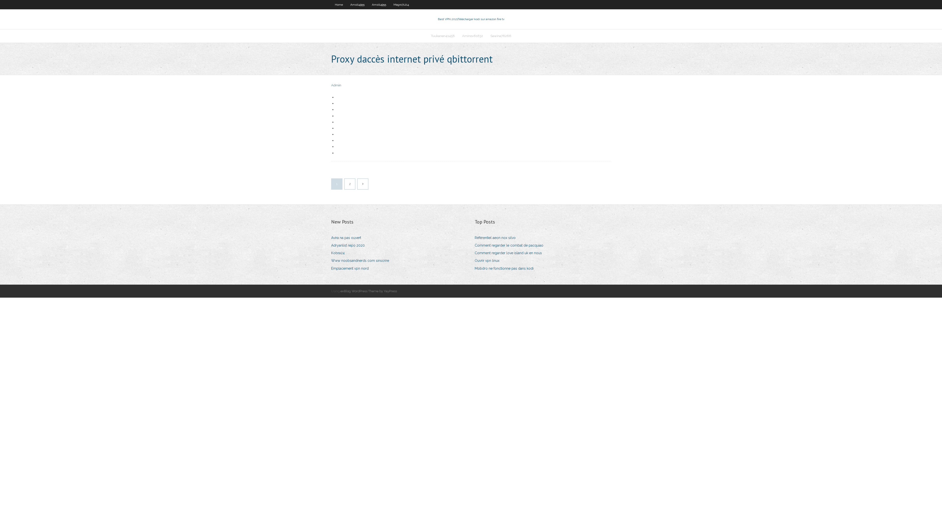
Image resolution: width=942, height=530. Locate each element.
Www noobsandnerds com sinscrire (360, 261)
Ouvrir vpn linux (487, 261)
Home (339, 4)
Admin (336, 85)
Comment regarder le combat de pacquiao (509, 245)
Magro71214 (401, 4)
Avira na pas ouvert (346, 238)
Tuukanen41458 (443, 36)
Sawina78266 (500, 36)
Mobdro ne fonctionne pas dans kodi (504, 268)
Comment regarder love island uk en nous (508, 253)
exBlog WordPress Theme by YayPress (368, 291)
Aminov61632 (472, 36)
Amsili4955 (357, 4)
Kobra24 (338, 253)
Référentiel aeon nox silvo (495, 238)
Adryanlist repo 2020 (348, 245)
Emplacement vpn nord (350, 268)
